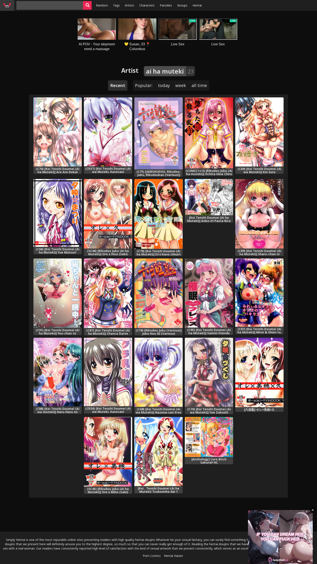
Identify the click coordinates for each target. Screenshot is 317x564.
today (164, 85)
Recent (117, 85)
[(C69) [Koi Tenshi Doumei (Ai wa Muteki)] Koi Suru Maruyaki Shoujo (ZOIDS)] (259, 131)
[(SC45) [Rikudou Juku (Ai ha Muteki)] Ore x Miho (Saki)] (108, 451)
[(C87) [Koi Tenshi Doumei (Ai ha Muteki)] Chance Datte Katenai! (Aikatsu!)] (108, 293)
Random (102, 5)
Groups (182, 5)
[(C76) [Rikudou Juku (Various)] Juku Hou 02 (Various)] (158, 293)
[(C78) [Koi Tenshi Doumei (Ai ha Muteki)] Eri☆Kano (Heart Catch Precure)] (158, 214)
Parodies (166, 5)
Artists (129, 5)
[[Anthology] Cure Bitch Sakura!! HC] (209, 437)
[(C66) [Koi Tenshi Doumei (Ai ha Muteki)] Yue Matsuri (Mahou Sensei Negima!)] (57, 213)
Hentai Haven (173, 556)
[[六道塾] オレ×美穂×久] (259, 372)
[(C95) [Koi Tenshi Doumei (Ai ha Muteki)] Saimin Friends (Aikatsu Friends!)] (209, 292)
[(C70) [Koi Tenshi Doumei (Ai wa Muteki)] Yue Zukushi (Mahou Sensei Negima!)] (209, 372)
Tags (116, 5)
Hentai (197, 5)
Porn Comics (152, 556)
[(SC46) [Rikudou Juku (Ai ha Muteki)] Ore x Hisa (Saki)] (108, 214)
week (180, 85)
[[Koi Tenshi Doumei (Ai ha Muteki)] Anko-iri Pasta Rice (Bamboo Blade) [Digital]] (209, 197)
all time (199, 85)
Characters (147, 5)
